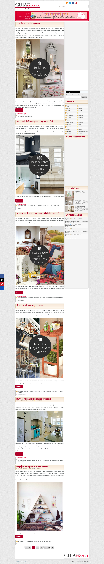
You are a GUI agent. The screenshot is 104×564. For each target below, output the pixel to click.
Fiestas (80, 119)
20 (45, 547)
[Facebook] (2, 276)
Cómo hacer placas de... (70, 220)
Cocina (24, 458)
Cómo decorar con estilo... (80, 198)
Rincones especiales (83, 131)
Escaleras (80, 115)
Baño (24, 114)
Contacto (78, 561)
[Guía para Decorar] (27, 5)
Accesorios (20, 114)
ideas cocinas (21, 461)
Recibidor (59, 114)
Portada (28, 13)
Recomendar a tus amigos (24, 16)
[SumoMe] (2, 288)
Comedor (28, 114)
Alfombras (25, 297)
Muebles (51, 297)
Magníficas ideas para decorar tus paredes (32, 466)
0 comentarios (39, 25)
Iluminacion (56, 205)
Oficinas (80, 126)
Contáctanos (27, 18)
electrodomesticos (49, 460)
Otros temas (81, 127)
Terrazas (20, 298)
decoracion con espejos (23, 116)
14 (41, 547)
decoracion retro (41, 460)
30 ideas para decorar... (70, 235)
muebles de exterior (22, 394)
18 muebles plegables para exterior (29, 305)
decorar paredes (32, 543)
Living (51, 114)
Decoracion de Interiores (35, 114)
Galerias (47, 391)
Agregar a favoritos (26, 14)
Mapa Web (83, 561)
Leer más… (19, 110)
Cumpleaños (70, 112)
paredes (45, 543)
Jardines (57, 391)
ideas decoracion (39, 543)
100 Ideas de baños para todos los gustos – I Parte (35, 121)
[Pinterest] (2, 284)
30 (49, 547)
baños (19, 208)
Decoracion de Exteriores (33, 297)
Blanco (28, 205)
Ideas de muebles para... (70, 225)
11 (30, 547)
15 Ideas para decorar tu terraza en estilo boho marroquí (37, 213)
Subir (88, 561)
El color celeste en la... (70, 230)
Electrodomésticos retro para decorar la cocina (33, 399)
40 (52, 547)
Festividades (70, 119)
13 (37, 547)
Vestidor (80, 133)
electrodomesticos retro (58, 460)
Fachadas (80, 117)
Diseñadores (70, 115)
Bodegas (80, 108)
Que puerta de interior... (80, 206)
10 (26, 547)
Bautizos (80, 106)
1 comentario (38, 307)
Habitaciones (36, 541)
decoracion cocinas (22, 460)
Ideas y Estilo (47, 114)
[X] (2, 280)
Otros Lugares (70, 127)
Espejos (42, 114)
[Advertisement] (76, 46)
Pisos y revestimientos (58, 297)
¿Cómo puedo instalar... (80, 191)
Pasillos (55, 114)
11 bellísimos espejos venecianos (28, 23)
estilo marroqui (21, 300)
